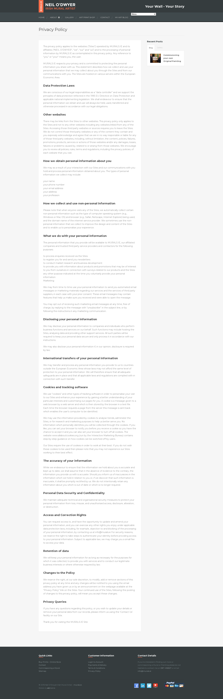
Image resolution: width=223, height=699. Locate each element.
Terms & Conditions (96, 668)
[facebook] (136, 687)
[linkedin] (142, 687)
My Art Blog (121, 17)
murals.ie (78, 685)
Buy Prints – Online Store (50, 662)
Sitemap (42, 671)
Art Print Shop (87, 17)
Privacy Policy (94, 671)
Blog (151, 48)
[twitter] (149, 687)
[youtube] (155, 687)
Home (42, 17)
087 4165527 (165, 668)
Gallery (69, 17)
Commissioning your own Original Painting (172, 58)
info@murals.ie (144, 671)
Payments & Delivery (97, 665)
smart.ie (51, 688)
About (53, 17)
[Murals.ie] (62, 6)
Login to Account (95, 662)
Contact (105, 17)
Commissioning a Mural (49, 668)
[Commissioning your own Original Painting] (155, 58)
